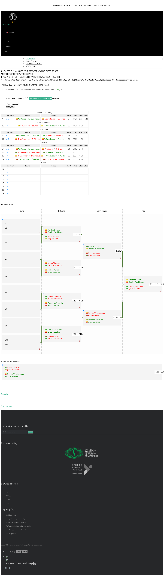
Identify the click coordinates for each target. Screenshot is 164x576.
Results (55, 98)
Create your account (15, 60)
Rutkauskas (34, 152)
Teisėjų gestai (11, 534)
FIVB (7, 489)
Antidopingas (11, 515)
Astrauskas (58, 159)
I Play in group (12, 104)
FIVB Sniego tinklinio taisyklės (17, 530)
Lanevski (22, 156)
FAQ (7, 41)
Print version (6, 406)
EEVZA (8, 496)
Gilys (48, 159)
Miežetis (49, 149)
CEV (7, 492)
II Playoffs (10, 107)
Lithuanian (20, 37)
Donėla (22, 119)
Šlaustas (61, 119)
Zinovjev (60, 149)
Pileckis (62, 126)
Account (8, 51)
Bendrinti (5, 394)
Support (9, 46)
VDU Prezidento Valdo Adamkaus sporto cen (36, 90)
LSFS (7, 503)
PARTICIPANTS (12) (20, 98)
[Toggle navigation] (162, 58)
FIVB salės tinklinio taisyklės (16, 523)
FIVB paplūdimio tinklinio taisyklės (18, 526)
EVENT (9, 98)
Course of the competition (40, 98)
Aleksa (24, 126)
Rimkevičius (34, 156)
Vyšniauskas (50, 126)
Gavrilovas (49, 119)
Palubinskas (34, 119)
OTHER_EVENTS (31, 66)
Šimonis (22, 152)
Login (14, 56)
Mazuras (33, 126)
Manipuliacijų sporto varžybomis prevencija (21, 519)
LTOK (8, 500)
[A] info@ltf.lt (7, 24)
